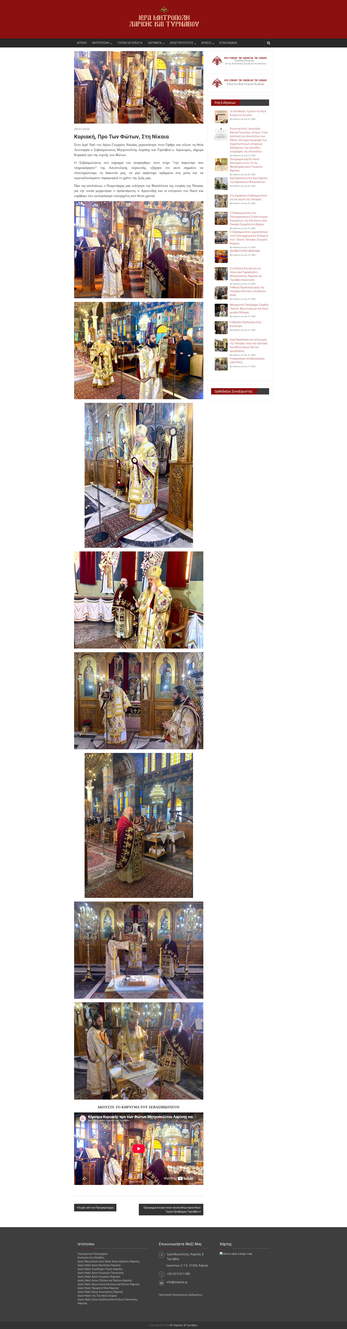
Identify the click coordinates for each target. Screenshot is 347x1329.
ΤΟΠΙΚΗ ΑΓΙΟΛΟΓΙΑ (129, 43)
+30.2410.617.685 (178, 1274)
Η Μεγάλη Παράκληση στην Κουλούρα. (246, 324)
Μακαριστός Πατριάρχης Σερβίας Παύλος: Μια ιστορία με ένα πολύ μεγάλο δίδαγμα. (249, 308)
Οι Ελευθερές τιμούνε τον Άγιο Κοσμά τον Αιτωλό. (248, 113)
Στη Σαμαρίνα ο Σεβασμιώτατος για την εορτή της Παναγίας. (248, 197)
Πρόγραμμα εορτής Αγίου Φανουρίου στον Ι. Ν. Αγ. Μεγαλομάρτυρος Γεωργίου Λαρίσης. (246, 165)
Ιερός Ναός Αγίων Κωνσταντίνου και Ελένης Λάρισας (109, 1284)
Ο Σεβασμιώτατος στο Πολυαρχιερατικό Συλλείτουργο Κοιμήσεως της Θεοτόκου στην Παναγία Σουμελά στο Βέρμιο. (249, 218)
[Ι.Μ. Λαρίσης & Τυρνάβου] (164, 19)
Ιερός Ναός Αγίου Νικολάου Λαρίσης (99, 1265)
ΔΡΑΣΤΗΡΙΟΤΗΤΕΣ (181, 43)
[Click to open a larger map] (236, 1253)
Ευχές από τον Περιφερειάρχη (96, 1207)
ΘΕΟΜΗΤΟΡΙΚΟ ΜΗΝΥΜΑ (245, 251)
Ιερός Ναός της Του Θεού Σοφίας (97, 1295)
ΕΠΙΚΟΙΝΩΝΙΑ (228, 43)
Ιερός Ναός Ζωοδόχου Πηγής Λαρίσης (100, 1269)
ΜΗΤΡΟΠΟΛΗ (100, 43)
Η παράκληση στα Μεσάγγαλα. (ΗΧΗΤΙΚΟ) (247, 360)
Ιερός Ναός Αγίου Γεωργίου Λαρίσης (99, 1276)
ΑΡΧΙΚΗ (82, 43)
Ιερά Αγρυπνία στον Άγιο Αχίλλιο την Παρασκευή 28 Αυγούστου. (248, 180)
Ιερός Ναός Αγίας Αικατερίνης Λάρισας (100, 1291)
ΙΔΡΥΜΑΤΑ (155, 43)
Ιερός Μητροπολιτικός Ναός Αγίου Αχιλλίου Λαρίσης (109, 1261)
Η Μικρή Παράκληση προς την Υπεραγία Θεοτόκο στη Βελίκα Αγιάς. (248, 291)
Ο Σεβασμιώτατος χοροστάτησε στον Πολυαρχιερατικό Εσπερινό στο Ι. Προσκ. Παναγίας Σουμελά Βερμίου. (249, 238)
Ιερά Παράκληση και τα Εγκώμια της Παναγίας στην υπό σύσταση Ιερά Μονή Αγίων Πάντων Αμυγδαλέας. (248, 345)
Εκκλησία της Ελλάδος (91, 1257)
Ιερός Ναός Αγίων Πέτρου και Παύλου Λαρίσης (105, 1280)
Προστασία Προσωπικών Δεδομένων (180, 1294)
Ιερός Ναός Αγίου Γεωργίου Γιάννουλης (101, 1272)
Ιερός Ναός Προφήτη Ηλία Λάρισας (98, 1288)
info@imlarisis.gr (177, 1282)
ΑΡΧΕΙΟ (206, 43)
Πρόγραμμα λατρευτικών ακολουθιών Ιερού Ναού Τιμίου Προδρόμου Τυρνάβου (172, 1209)
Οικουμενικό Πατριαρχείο (93, 1253)
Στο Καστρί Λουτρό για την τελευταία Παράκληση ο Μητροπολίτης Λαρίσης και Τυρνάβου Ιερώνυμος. (246, 274)
